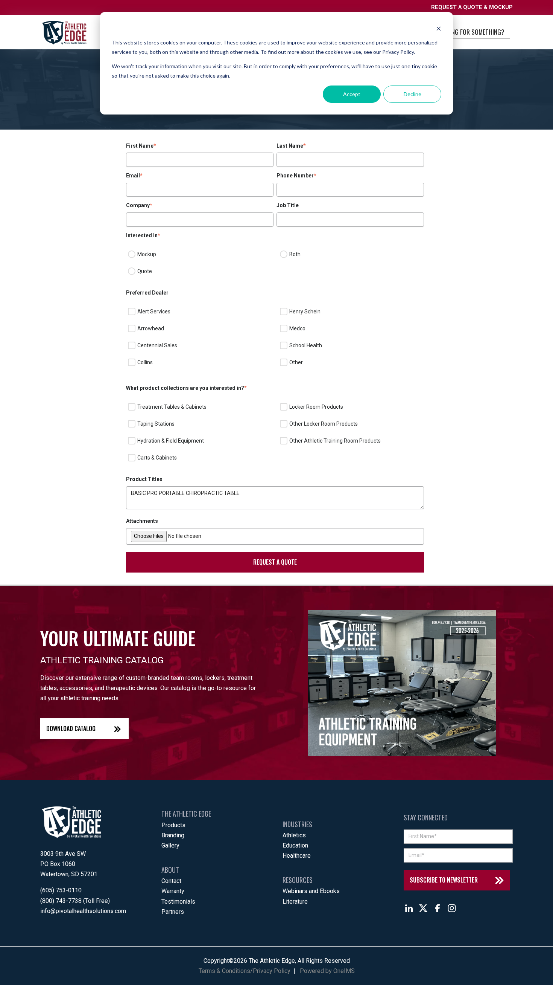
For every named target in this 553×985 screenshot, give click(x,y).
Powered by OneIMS (327, 970)
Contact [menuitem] (171, 880)
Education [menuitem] (295, 845)
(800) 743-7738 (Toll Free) (75, 900)
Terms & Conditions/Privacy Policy (244, 970)
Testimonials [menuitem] (178, 901)
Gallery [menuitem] (170, 845)
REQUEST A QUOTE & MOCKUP (472, 7)
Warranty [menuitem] (172, 891)
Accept (351, 94)
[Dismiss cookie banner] (438, 28)
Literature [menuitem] (295, 901)
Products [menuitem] (173, 825)
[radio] (199, 254)
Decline (412, 94)
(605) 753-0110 (61, 890)
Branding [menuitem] (172, 835)
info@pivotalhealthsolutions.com (83, 911)
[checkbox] (275, 263)
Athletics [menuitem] (294, 835)
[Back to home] (64, 32)
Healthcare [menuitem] (297, 855)
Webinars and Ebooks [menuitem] (311, 891)
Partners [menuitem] (172, 911)
